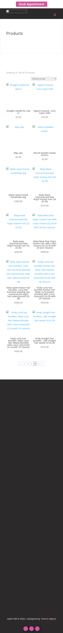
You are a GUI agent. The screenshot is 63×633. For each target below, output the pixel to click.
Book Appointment (31, 4)
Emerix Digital (48, 618)
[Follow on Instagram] (37, 628)
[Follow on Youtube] (31, 628)
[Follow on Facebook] (25, 628)
